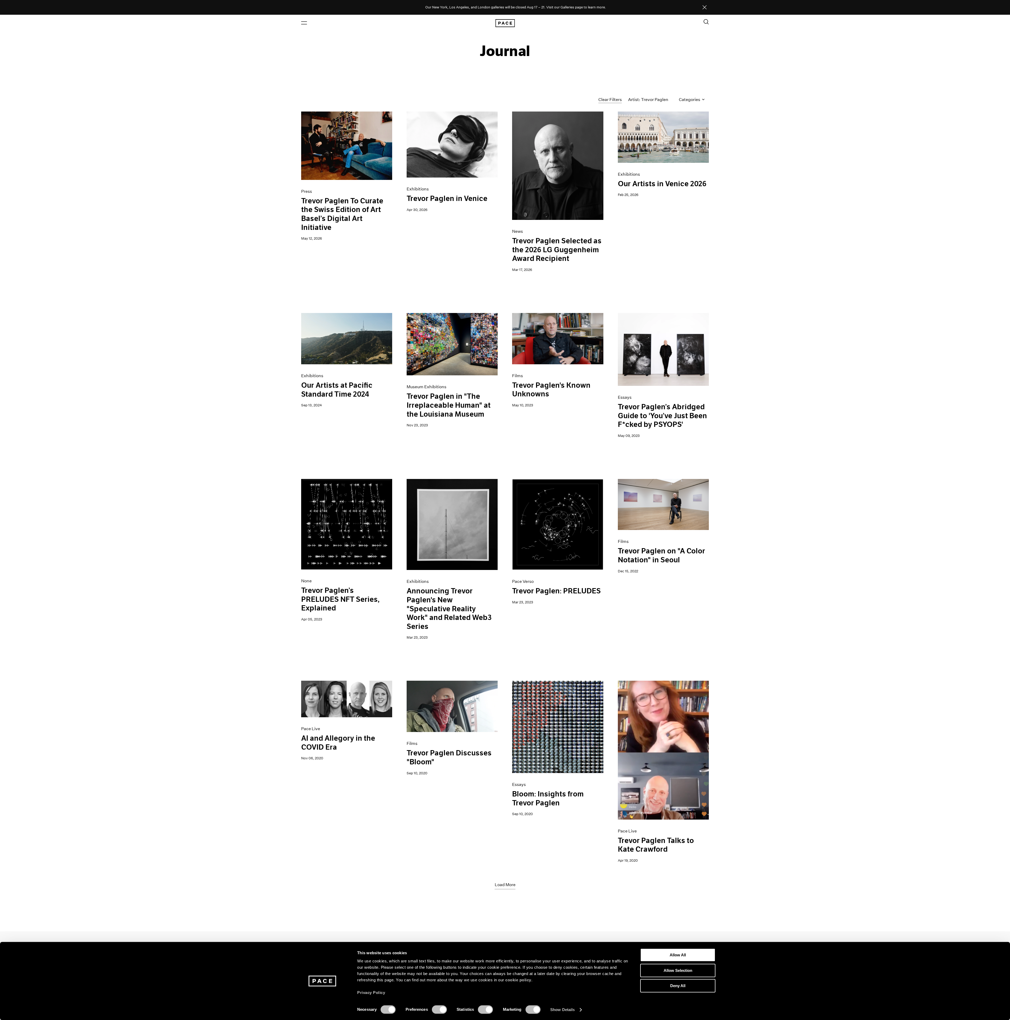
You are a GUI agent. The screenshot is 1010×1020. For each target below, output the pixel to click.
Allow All (678, 955)
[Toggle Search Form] (706, 21)
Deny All (677, 985)
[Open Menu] (304, 22)
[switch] (439, 1009)
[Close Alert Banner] (704, 7)
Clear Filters (610, 99)
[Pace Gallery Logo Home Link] (505, 23)
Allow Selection (678, 970)
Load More (505, 884)
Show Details (562, 1009)
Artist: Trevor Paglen (648, 99)
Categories (690, 99)
